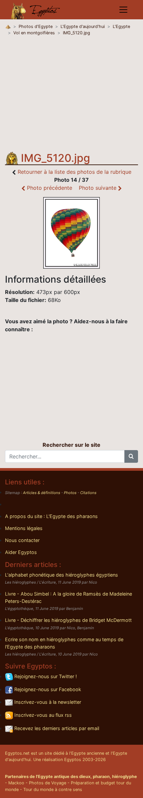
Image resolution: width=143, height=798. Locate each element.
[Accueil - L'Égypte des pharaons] (35, 9)
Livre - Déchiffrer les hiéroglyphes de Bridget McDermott (68, 620)
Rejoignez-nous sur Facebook (47, 689)
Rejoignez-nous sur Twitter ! (45, 676)
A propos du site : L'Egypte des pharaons (51, 516)
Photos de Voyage (47, 782)
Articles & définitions (41, 492)
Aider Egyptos (21, 552)
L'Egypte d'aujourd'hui (83, 26)
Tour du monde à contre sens (52, 789)
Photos (70, 492)
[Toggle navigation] (123, 9)
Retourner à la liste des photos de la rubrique (74, 171)
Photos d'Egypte (36, 26)
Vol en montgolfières (34, 32)
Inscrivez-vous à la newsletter (47, 702)
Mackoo (16, 782)
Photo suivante (98, 187)
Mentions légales (24, 528)
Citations (88, 492)
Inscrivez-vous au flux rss (42, 715)
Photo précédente (48, 187)
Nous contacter (22, 540)
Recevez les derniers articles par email (56, 728)
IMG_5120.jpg (76, 32)
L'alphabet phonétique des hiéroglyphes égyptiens (61, 575)
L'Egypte (121, 26)
